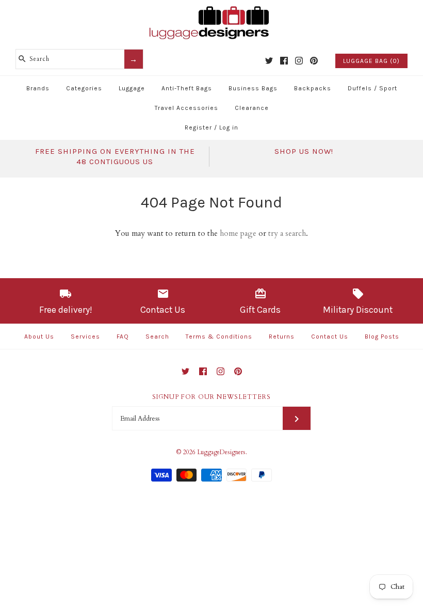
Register (198, 127)
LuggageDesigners (221, 452)
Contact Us (329, 336)
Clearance (252, 107)
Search (157, 336)
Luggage (132, 88)
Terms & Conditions (219, 336)
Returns (282, 336)
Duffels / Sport (372, 88)
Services (85, 336)
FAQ (123, 336)
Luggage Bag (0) (371, 61)
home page (238, 233)
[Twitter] (269, 61)
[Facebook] (284, 61)
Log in (228, 127)
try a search (287, 233)
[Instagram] (299, 61)
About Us (39, 336)
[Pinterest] (314, 61)
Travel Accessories (186, 107)
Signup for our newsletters (211, 397)
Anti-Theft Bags (186, 88)
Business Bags (253, 88)
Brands (38, 88)
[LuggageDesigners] (211, 7)
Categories (84, 88)
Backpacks (312, 88)
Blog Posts (382, 336)
